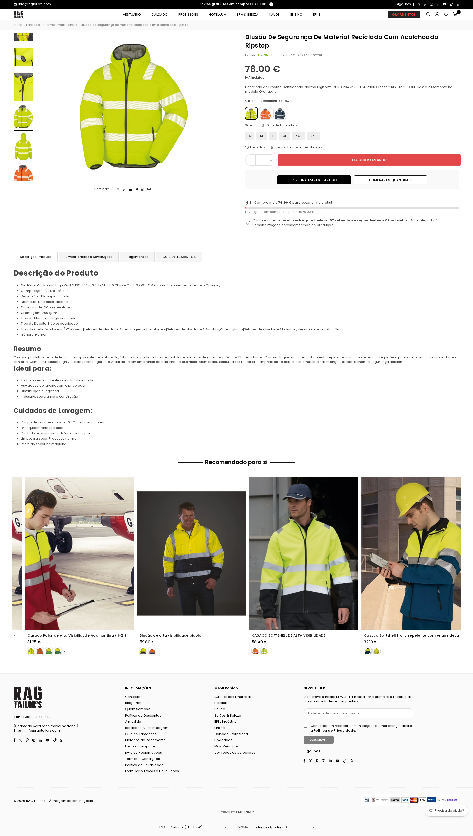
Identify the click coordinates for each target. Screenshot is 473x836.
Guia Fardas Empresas (233, 696)
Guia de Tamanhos (281, 125)
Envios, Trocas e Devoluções (298, 147)
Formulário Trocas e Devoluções (152, 771)
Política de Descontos (143, 715)
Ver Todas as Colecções (234, 752)
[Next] (226, 107)
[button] (455, 14)
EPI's (317, 14)
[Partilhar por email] (149, 189)
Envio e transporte (140, 746)
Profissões (188, 14)
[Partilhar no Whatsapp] (143, 189)
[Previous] (42, 107)
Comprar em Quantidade (390, 180)
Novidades (223, 740)
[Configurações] (437, 14)
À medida (133, 721)
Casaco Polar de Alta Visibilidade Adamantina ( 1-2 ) (65, 635)
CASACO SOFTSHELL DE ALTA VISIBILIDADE (277, 635)
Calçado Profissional (231, 734)
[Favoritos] (446, 14)
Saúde (274, 14)
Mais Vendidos (226, 746)
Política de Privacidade (144, 765)
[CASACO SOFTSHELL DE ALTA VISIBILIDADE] (292, 553)
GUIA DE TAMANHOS (179, 256)
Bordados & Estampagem (146, 727)
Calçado (160, 14)
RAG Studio (245, 812)
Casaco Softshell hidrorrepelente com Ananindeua (400, 635)
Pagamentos (137, 256)
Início (18, 25)
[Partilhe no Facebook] (112, 189)
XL (285, 136)
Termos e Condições (142, 758)
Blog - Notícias (137, 703)
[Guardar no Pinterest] (124, 189)
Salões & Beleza (227, 715)
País (162, 827)
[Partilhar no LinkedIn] (130, 189)
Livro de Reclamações (143, 752)
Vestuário (132, 14)
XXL (298, 136)
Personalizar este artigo (314, 180)
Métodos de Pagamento (145, 740)
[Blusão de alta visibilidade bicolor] (180, 553)
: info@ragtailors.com (41, 730)
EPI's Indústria (225, 721)
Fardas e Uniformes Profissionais (51, 25)
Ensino (296, 14)
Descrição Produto (35, 256)
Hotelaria (217, 14)
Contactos (133, 696)
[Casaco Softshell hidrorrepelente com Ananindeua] (404, 553)
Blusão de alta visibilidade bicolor (160, 635)
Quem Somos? (137, 709)
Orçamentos (404, 14)
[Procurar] (428, 14)
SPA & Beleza (247, 14)
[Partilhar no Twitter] (118, 189)
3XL (313, 136)
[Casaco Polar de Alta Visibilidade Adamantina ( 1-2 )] (68, 553)
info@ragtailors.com (34, 4)
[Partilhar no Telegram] (136, 189)
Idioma (242, 827)
